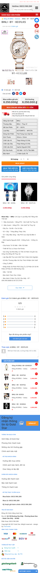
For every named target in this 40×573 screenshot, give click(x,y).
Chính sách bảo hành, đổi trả (14, 465)
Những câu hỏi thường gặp (12, 447)
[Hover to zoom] (20, 52)
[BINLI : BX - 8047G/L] (6, 377)
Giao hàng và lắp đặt (11, 469)
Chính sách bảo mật (9, 451)
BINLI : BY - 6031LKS (29, 19)
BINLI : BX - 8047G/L (19, 375)
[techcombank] (32, 535)
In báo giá (7, 90)
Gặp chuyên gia (29, 169)
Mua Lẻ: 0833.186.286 (11, 500)
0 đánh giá (14, 26)
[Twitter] (20, 93)
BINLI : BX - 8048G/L (19, 404)
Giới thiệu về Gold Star (10, 439)
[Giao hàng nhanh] (11, 564)
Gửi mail (17, 90)
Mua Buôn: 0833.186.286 (12, 496)
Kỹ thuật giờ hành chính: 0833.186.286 (17, 504)
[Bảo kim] (23, 535)
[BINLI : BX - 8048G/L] (6, 406)
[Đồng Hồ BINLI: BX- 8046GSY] (6, 367)
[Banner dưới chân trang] (11, 570)
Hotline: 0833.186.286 (22, 6)
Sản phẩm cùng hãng (9, 176)
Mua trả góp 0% (10, 169)
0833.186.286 (24, 1)
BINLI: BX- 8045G (18, 394)
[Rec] (14, 535)
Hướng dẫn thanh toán (10, 479)
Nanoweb (7, 526)
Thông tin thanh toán (10, 487)
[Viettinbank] (6, 540)
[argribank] (14, 540)
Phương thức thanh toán (11, 443)
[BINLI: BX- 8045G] (6, 396)
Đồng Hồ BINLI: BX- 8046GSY (22, 365)
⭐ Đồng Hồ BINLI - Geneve (11, 19)
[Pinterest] (24, 93)
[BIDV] (23, 540)
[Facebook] (13, 93)
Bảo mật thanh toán (9, 483)
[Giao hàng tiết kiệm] (29, 564)
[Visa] (6, 535)
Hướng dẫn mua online (11, 461)
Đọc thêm (19, 288)
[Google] (17, 93)
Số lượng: (14, 159)
